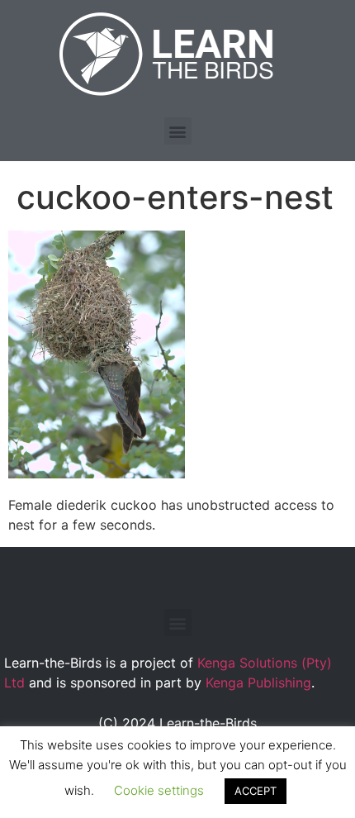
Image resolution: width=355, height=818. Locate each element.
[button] (178, 131)
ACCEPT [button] (255, 790)
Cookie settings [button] (159, 790)
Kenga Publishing (258, 682)
